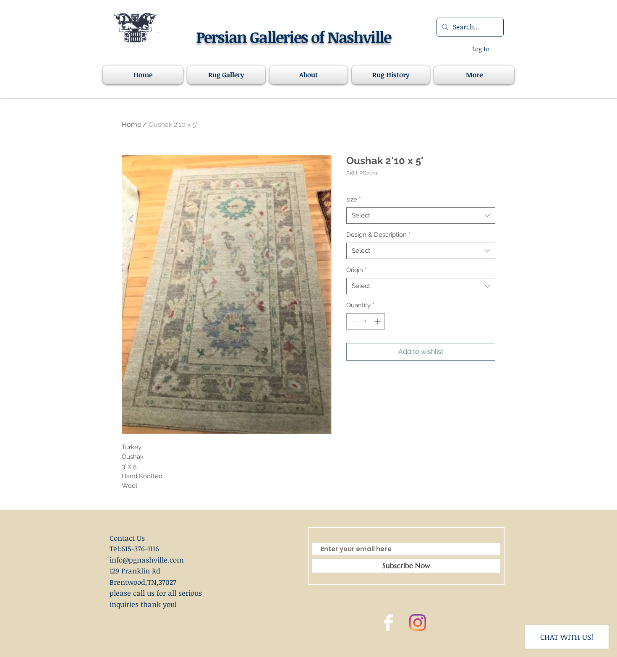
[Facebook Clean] (388, 622)
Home (131, 124)
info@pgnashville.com (147, 560)
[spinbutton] (366, 321)
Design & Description (378, 234)
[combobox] (420, 215)
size (353, 199)
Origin (356, 270)
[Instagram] (417, 622)
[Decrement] (353, 321)
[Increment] (378, 321)
